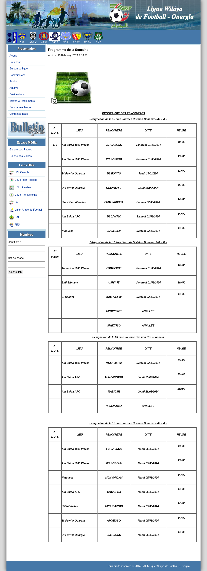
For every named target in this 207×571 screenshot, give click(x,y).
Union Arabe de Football (28, 209)
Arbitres (14, 87)
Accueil (14, 55)
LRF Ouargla (22, 172)
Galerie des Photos (21, 149)
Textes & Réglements (22, 100)
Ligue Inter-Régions (26, 180)
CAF (17, 217)
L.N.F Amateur (23, 187)
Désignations (17, 94)
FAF (17, 202)
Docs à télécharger (21, 107)
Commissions (17, 75)
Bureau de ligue (19, 68)
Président (15, 62)
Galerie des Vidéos (21, 155)
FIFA (17, 224)
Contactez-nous (19, 113)
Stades (14, 81)
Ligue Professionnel (26, 194)
